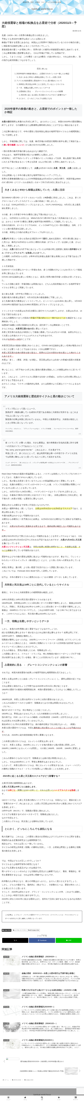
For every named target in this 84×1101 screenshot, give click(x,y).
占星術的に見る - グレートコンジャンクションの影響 (41, 91)
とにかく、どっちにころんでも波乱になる (35, 98)
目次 (39, 69)
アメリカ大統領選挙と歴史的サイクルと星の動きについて (39, 81)
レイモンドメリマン (21, 930)
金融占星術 (7, 930)
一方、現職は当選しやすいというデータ (34, 88)
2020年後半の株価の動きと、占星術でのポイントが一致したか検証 (42, 74)
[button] (78, 602)
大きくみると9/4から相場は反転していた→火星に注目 (40, 77)
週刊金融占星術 (34, 930)
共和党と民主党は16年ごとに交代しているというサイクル (41, 84)
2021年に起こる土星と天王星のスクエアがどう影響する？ (44, 95)
